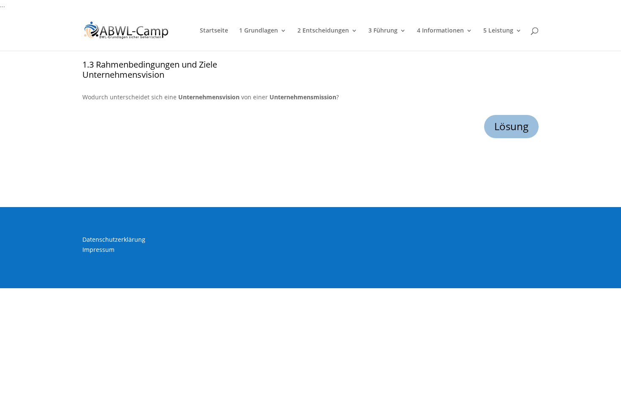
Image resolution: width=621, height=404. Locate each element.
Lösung (511, 126)
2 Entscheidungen (323, 30)
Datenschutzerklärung (113, 239)
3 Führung (383, 30)
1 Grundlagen (258, 30)
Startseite (214, 30)
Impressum (98, 250)
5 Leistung (498, 30)
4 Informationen (440, 30)
